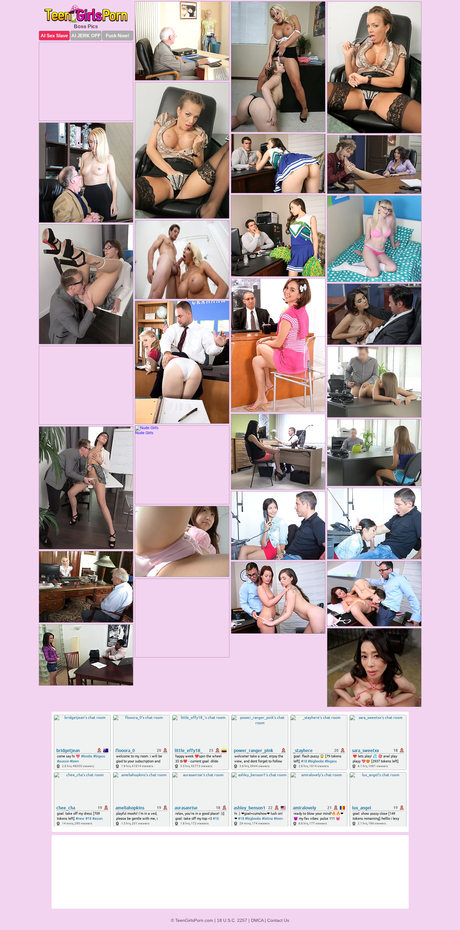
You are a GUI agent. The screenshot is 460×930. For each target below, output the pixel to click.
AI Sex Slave (54, 35)
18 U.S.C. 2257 (232, 920)
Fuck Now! (117, 35)
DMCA (257, 920)
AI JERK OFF (85, 35)
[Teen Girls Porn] (86, 14)
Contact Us (278, 920)
